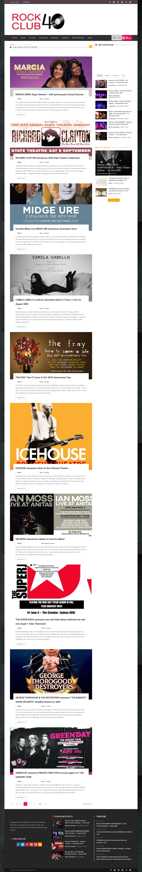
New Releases (45, 543)
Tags (123, 75)
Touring (46, 99)
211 (40, 804)
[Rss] (130, 2)
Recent (107, 75)
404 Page (26, 2)
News (41, 99)
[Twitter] (114, 2)
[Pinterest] (118, 2)
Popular (100, 75)
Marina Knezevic (114, 95)
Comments (115, 75)
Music (20, 99)
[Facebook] (109, 2)
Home (12, 44)
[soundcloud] (126, 2)
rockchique (112, 85)
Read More (20, 115)
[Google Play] (122, 2)
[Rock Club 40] (37, 11)
